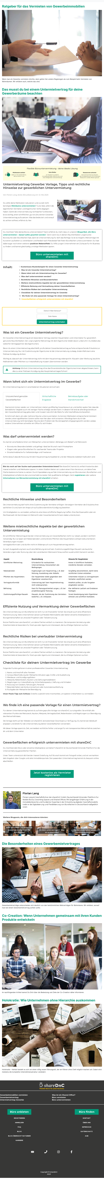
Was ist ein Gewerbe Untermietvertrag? (38, 270)
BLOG (19, 1131)
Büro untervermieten (61, 1100)
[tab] (21, 398)
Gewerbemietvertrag (9, 1097)
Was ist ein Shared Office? (63, 1095)
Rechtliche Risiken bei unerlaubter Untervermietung (44, 289)
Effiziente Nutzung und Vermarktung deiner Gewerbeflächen (48, 286)
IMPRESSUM (86, 1127)
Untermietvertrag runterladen (52, 322)
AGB (86, 1136)
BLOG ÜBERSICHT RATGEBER (19, 1136)
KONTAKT (86, 1118)
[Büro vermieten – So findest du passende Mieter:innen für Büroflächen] (19, 828)
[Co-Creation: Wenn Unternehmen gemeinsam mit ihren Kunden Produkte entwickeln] (52, 956)
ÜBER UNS (87, 1122)
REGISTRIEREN (19, 1118)
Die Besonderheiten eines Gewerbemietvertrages (41, 844)
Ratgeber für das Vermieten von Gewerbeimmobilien (43, 6)
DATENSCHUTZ (87, 1131)
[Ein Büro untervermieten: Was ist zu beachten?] (52, 828)
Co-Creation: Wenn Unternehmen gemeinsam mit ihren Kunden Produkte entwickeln (52, 917)
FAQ (19, 1127)
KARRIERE (19, 1140)
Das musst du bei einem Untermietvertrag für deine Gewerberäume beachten (42, 91)
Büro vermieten (59, 1097)
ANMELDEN (19, 1122)
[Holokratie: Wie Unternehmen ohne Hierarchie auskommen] (52, 1035)
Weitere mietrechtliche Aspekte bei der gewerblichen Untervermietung (53, 283)
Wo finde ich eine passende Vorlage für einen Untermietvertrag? (50, 296)
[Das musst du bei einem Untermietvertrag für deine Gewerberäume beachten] (52, 130)
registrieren (80, 475)
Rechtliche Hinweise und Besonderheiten (39, 280)
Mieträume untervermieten (23, 206)
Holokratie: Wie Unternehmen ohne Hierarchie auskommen (48, 1000)
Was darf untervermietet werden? (36, 276)
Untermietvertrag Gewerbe (12, 1100)
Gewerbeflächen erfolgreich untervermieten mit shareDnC (47, 299)
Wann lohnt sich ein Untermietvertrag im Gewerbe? (44, 273)
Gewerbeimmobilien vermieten (14, 1095)
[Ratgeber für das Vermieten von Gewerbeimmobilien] (52, 43)
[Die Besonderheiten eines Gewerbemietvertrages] (84, 828)
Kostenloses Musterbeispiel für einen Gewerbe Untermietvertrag (49, 267)
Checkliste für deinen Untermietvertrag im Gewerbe (44, 293)
